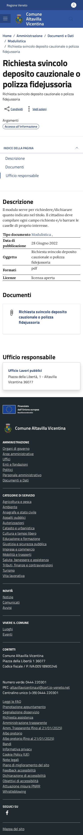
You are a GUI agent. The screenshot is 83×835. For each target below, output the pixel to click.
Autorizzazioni (13, 522)
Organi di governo (16, 448)
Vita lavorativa (14, 575)
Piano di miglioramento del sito (26, 765)
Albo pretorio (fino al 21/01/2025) (28, 738)
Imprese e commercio (19, 549)
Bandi (7, 743)
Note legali (11, 759)
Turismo (9, 570)
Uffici (6, 459)
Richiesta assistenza (18, 717)
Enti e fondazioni (15, 464)
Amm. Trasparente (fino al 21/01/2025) (32, 728)
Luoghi (8, 629)
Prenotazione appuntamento (24, 706)
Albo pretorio (12, 733)
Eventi (7, 634)
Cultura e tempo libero (19, 533)
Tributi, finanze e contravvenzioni (28, 565)
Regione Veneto (17, 5)
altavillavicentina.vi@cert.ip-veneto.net (40, 687)
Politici (8, 469)
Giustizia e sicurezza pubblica (24, 544)
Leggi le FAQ (12, 701)
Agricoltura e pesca (17, 501)
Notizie (8, 597)
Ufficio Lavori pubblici (25, 370)
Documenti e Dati (16, 480)
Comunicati (11, 602)
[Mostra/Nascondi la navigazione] (5, 18)
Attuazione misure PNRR (21, 786)
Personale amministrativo (22, 475)
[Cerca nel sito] (71, 19)
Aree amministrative (18, 453)
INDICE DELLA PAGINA (18, 148)
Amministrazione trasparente (25, 722)
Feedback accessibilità (19, 770)
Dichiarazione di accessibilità (24, 775)
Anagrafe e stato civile (19, 512)
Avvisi (7, 607)
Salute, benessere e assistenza (26, 559)
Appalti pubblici (14, 517)
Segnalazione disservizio (21, 712)
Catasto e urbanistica (19, 528)
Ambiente (10, 507)
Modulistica (41, 234)
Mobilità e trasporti (17, 554)
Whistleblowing (14, 791)
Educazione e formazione (21, 538)
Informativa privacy (17, 749)
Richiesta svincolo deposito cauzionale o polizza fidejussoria (43, 317)
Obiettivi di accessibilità (20, 780)
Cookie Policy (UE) (16, 754)
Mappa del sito (13, 828)
